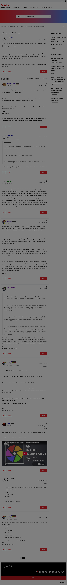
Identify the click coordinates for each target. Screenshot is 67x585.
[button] (51, 281)
